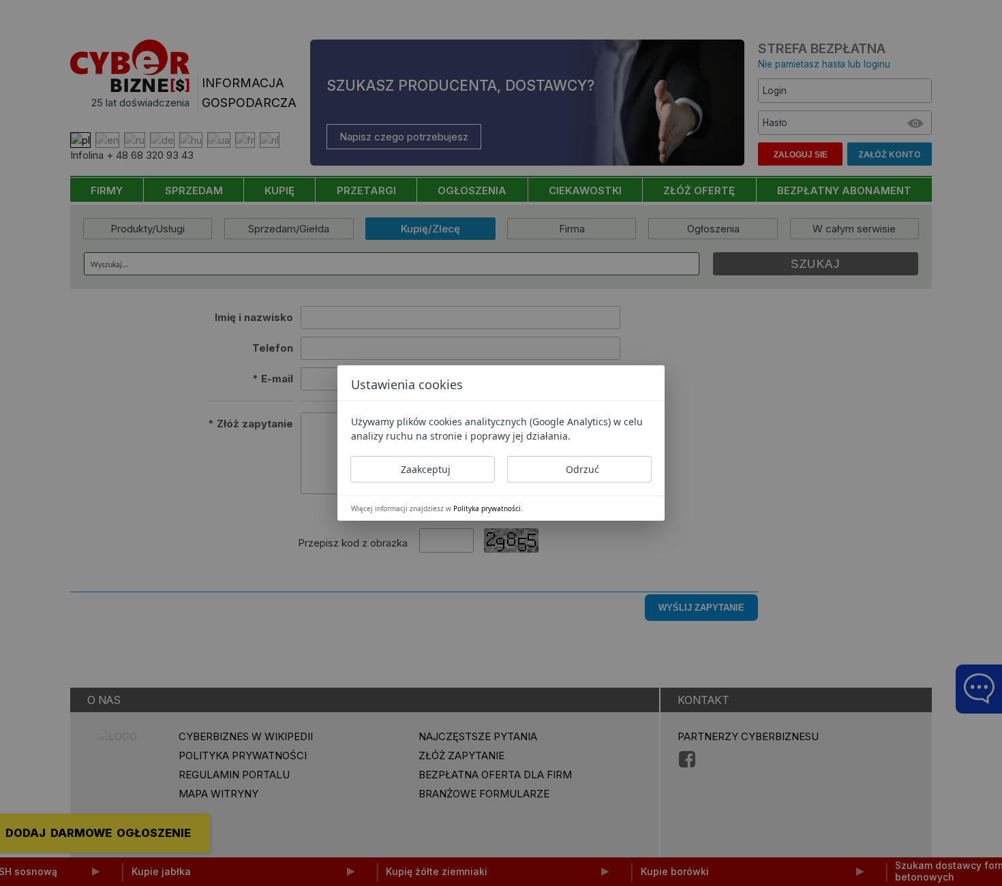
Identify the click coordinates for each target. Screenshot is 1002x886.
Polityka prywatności (487, 508)
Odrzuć (582, 469)
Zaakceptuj (426, 469)
